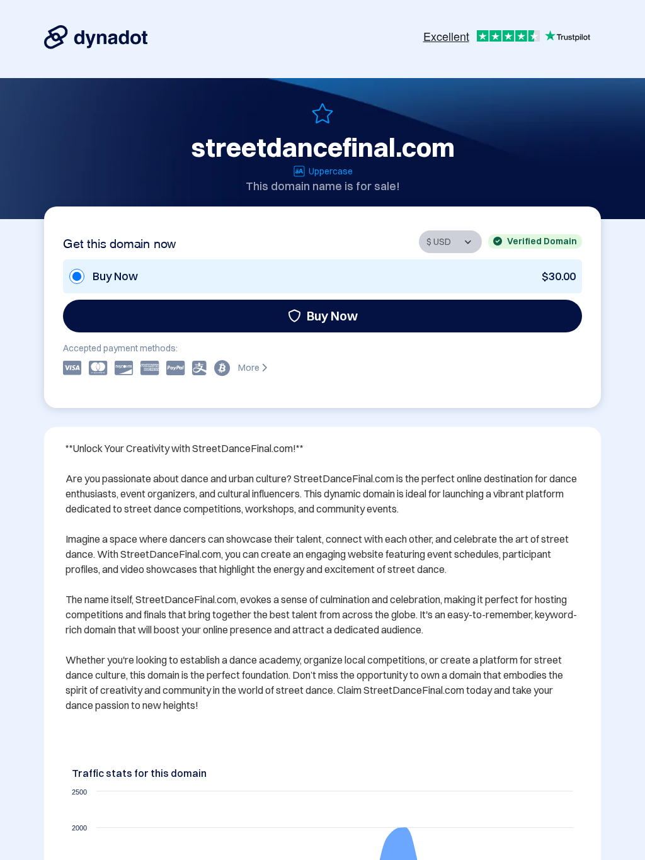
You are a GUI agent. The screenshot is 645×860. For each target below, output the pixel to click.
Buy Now (332, 316)
